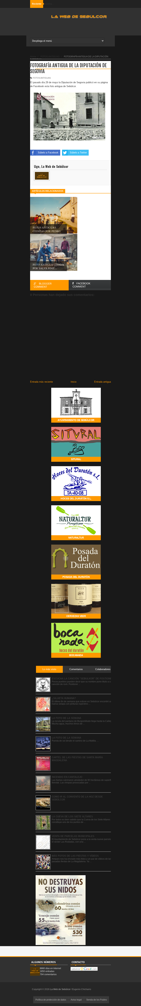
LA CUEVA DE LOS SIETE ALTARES (72, 816)
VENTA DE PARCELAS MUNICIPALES (73, 836)
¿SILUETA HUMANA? (64, 698)
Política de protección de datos (50, 999)
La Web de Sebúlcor (60, 989)
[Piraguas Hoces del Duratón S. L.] (76, 500)
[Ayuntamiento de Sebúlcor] (76, 421)
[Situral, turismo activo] (76, 461)
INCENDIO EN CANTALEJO (67, 777)
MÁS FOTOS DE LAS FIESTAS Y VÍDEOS (75, 855)
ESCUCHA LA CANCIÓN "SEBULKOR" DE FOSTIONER (83, 678)
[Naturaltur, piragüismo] (76, 539)
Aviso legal (76, 999)
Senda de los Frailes (96, 999)
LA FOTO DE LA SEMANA (66, 718)
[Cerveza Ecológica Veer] (76, 617)
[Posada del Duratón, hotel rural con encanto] (76, 578)
